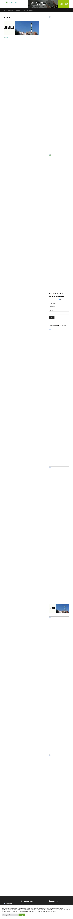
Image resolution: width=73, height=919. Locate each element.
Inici (5, 10)
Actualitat (11, 10)
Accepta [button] (22, 915)
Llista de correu (53, 300)
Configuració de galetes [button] (10, 915)
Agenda (18, 10)
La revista (29, 10)
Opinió (23, 10)
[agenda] (21, 34)
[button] (67, 10)
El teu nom (52, 304)
